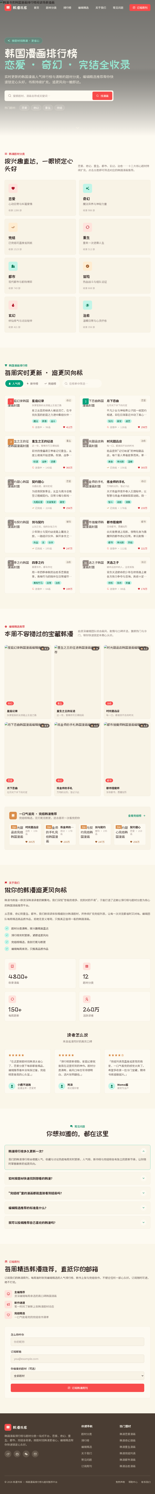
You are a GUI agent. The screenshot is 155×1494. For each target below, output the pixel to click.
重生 (47, 108)
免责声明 (120, 1481)
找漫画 (104, 96)
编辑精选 (83, 7)
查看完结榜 (134, 815)
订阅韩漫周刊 (80, 1388)
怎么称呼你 (17, 1334)
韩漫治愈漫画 (128, 1466)
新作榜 (34, 383)
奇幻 (36, 108)
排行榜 (67, 7)
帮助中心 (133, 1481)
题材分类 (51, 7)
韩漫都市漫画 (128, 1460)
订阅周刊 (142, 7)
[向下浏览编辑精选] (78, 128)
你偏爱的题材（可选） (24, 1368)
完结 (59, 108)
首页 (36, 7)
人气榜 (16, 383)
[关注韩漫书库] (8, 1454)
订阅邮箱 (16, 1351)
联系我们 (145, 1481)
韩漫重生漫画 (128, 1447)
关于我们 (100, 7)
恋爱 (24, 108)
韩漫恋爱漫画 (128, 1434)
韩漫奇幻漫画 (128, 1440)
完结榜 (52, 383)
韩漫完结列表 (128, 1453)
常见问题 (118, 7)
